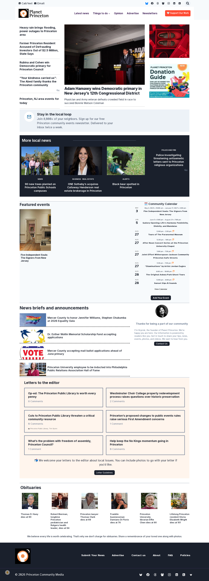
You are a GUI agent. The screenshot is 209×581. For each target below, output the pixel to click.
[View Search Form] (188, 3)
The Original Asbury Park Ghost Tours (165, 274)
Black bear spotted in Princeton (125, 186)
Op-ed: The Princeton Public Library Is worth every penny (62, 395)
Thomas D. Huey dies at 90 (29, 515)
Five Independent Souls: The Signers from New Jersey (34, 257)
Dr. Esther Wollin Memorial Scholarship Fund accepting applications (81, 336)
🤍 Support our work (178, 13)
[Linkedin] (174, 3)
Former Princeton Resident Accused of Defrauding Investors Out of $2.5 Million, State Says (39, 48)
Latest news (81, 13)
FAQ (170, 555)
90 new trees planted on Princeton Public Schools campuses (40, 187)
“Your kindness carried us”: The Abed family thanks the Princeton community (38, 81)
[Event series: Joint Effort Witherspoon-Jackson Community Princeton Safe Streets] (173, 251)
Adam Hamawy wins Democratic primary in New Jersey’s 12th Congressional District (103, 91)
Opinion (118, 13)
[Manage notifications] (7, 572)
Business (76, 179)
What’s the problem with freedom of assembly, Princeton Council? (59, 442)
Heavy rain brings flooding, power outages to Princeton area (38, 31)
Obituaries (30, 487)
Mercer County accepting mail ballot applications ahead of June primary (84, 352)
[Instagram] (168, 3)
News (40, 179)
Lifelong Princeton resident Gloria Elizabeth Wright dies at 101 (179, 518)
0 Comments (35, 423)
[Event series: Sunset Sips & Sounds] (173, 280)
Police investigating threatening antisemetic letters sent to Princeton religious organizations (168, 160)
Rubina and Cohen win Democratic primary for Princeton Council (35, 66)
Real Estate (88, 179)
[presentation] (104, 54)
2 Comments (117, 401)
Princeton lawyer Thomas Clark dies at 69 (89, 517)
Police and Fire (169, 150)
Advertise (133, 13)
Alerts (126, 179)
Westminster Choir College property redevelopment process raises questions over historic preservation (145, 395)
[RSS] (179, 3)
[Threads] (157, 3)
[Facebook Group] (163, 3)
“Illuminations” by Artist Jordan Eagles (165, 266)
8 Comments (35, 401)
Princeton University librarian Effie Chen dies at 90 (148, 518)
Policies (185, 555)
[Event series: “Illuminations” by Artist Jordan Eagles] (173, 263)
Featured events (35, 204)
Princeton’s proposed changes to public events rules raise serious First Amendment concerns (145, 417)
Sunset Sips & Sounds (165, 283)
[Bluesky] (146, 3)
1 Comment (116, 423)
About (156, 555)
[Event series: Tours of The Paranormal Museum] (173, 231)
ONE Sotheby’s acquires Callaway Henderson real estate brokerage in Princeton (83, 187)
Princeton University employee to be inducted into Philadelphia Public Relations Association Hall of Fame (87, 369)
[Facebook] (152, 3)
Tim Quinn (53, 429)
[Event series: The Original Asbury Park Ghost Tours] (173, 271)
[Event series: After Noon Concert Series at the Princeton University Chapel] (173, 240)
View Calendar (161, 289)
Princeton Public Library (39, 429)
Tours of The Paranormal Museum (165, 234)
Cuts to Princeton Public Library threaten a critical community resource (61, 417)
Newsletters (150, 13)
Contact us (138, 555)
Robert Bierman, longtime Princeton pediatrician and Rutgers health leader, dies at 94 (60, 521)
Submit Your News (92, 555)
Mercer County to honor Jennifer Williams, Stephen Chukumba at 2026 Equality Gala (86, 319)
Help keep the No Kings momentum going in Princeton (139, 442)
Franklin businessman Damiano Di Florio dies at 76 (119, 518)
